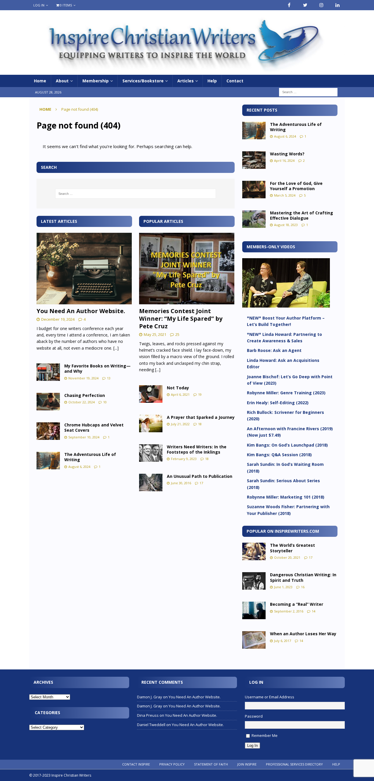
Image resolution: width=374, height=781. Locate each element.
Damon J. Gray (149, 697)
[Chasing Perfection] (48, 401)
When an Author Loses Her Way (303, 633)
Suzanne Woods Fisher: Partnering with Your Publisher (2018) (288, 510)
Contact (234, 81)
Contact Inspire (136, 764)
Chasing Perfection (84, 395)
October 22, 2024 (81, 402)
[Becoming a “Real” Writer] (254, 610)
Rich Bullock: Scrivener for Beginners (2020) (285, 415)
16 (302, 587)
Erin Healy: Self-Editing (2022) (278, 402)
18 (200, 424)
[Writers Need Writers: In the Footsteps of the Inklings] (150, 453)
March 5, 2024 (284, 195)
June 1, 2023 (283, 587)
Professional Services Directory (294, 764)
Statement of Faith (211, 764)
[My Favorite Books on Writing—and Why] (48, 372)
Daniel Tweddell (151, 724)
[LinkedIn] (337, 5)
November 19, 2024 (83, 378)
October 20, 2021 (287, 557)
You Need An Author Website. (81, 311)
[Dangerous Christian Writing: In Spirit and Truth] (254, 581)
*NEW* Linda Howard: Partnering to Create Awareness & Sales (284, 337)
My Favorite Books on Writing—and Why (97, 368)
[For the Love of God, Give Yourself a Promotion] (254, 189)
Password (254, 716)
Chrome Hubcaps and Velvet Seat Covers (94, 427)
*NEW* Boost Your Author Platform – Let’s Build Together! (286, 321)
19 (200, 394)
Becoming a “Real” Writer (296, 604)
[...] (116, 348)
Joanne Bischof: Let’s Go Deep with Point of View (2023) (290, 380)
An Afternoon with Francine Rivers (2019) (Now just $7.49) (290, 432)
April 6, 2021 (180, 394)
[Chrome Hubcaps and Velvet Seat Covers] (48, 431)
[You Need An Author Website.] (84, 268)
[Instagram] (321, 5)
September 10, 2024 (83, 437)
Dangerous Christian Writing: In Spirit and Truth (303, 577)
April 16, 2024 (284, 160)
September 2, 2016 (288, 611)
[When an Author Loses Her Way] (254, 640)
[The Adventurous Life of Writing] (48, 460)
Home (40, 81)
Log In (38, 5)
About (62, 81)
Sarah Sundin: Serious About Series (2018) (283, 484)
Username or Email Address (269, 697)
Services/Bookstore (143, 81)
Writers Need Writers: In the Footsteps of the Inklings (196, 449)
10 (105, 402)
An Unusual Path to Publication (199, 476)
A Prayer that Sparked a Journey (201, 417)
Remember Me (265, 735)
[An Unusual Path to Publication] (150, 482)
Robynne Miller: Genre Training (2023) (286, 392)
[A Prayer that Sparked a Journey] (150, 423)
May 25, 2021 (155, 334)
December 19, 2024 (58, 319)
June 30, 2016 (181, 483)
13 (108, 378)
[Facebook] (289, 5)
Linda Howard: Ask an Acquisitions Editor (283, 363)
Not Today (178, 387)
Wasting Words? (287, 154)
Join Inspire (247, 764)
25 (177, 334)
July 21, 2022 (180, 424)
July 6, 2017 (282, 640)
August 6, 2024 (79, 466)
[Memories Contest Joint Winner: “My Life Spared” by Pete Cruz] (187, 268)
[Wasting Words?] (254, 160)
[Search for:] (308, 92)
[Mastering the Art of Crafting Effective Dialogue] (254, 219)
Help (212, 81)
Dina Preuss (148, 715)
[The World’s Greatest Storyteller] (254, 551)
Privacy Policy (172, 764)
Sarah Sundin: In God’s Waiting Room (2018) (285, 467)
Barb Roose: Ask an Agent (274, 350)
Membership (95, 81)
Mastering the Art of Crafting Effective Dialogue (301, 215)
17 (201, 483)
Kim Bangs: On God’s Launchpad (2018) (287, 445)
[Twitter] (305, 5)
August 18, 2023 (286, 225)
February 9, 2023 (184, 459)
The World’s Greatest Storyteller (292, 547)
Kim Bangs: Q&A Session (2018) (279, 454)
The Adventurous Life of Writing (90, 457)
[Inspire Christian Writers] (187, 71)
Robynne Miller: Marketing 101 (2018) (285, 497)
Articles (185, 81)
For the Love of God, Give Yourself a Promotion (296, 186)
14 (313, 611)
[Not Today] (150, 394)
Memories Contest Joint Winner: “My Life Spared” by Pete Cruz (180, 318)
